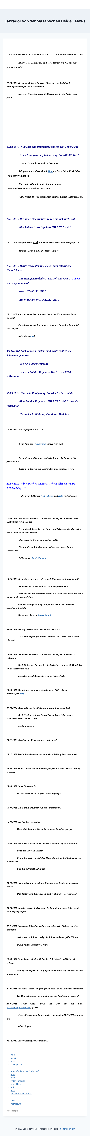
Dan (50, 171)
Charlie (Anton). (38, 558)
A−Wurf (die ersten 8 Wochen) (25, 1071)
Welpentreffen (40, 444)
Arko (13, 1061)
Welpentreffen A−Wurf (21, 1093)
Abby (60, 496)
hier (32, 336)
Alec (13, 1077)
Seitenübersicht (67, 1129)
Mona (13, 1058)
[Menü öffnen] (85, 4)
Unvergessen (17, 1064)
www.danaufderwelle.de (18, 1007)
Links (13, 1100)
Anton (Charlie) (18, 1081)
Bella (13, 1055)
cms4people (12, 1111)
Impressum (16, 1104)
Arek (43, 496)
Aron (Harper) (17, 1084)
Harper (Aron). (44, 615)
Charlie (50, 496)
